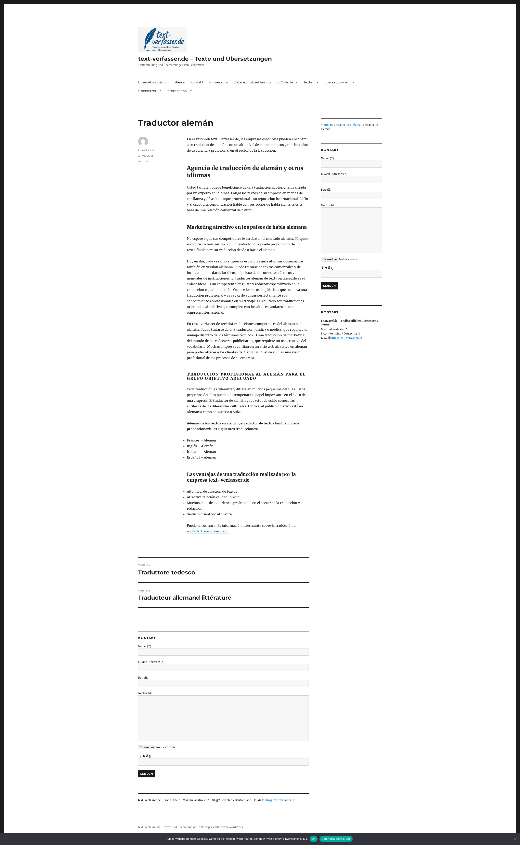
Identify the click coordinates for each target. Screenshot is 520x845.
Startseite (327, 125)
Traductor (342, 125)
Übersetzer (147, 91)
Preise (180, 82)
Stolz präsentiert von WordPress (222, 827)
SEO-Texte (284, 82)
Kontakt (197, 82)
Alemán (143, 161)
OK (314, 838)
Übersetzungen (337, 82)
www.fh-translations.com (208, 531)
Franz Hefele (146, 150)
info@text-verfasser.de (279, 800)
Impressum (218, 82)
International (176, 91)
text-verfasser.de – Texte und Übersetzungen (205, 58)
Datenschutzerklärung (252, 82)
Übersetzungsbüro (153, 82)
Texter (308, 82)
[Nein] (515, 839)
